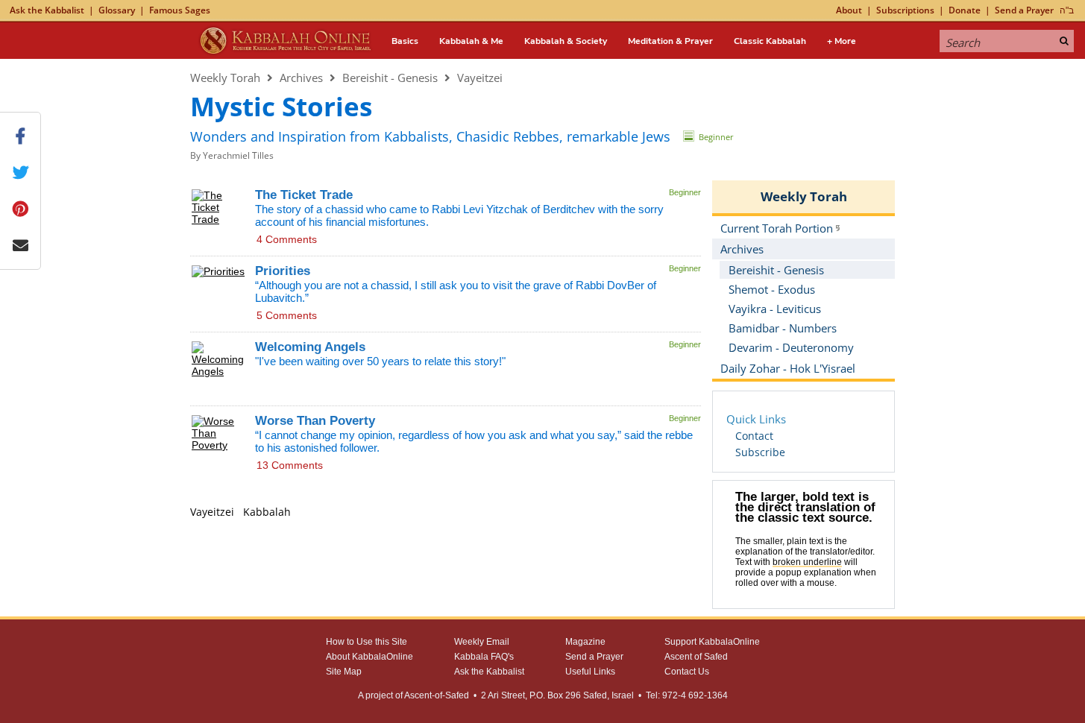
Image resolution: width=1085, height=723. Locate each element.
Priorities (282, 271)
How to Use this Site (366, 642)
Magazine (585, 642)
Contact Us (686, 671)
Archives (301, 77)
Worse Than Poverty (315, 421)
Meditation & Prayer (670, 41)
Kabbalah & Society (565, 41)
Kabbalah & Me (471, 41)
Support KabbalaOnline (712, 642)
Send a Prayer (1024, 10)
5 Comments (287, 315)
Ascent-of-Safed (436, 695)
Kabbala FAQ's (484, 656)
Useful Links (590, 671)
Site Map (344, 671)
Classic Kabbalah (770, 41)
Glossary (116, 10)
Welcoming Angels (310, 347)
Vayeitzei (480, 77)
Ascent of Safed (696, 656)
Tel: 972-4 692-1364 (687, 695)
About (849, 10)
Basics (404, 41)
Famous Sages (179, 10)
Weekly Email (481, 642)
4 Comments (287, 239)
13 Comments (290, 465)
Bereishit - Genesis (390, 77)
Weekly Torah (225, 77)
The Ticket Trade (304, 195)
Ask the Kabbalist (47, 10)
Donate (965, 10)
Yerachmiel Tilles (238, 155)
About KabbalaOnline (369, 656)
